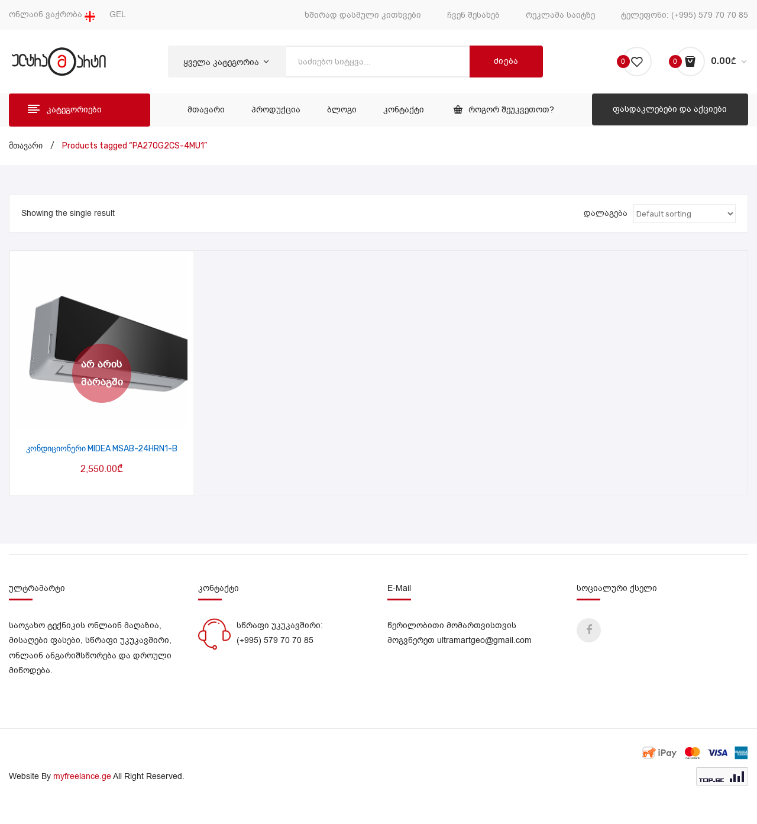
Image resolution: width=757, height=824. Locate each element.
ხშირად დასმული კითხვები (363, 15)
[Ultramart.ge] (59, 61)
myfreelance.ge (82, 776)
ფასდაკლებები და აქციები (670, 109)
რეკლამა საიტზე (560, 15)
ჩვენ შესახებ (473, 15)
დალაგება (605, 213)
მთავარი (26, 146)
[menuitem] (206, 110)
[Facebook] (589, 630)
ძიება (506, 61)
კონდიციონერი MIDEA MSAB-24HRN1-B (101, 449)
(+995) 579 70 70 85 (709, 15)
